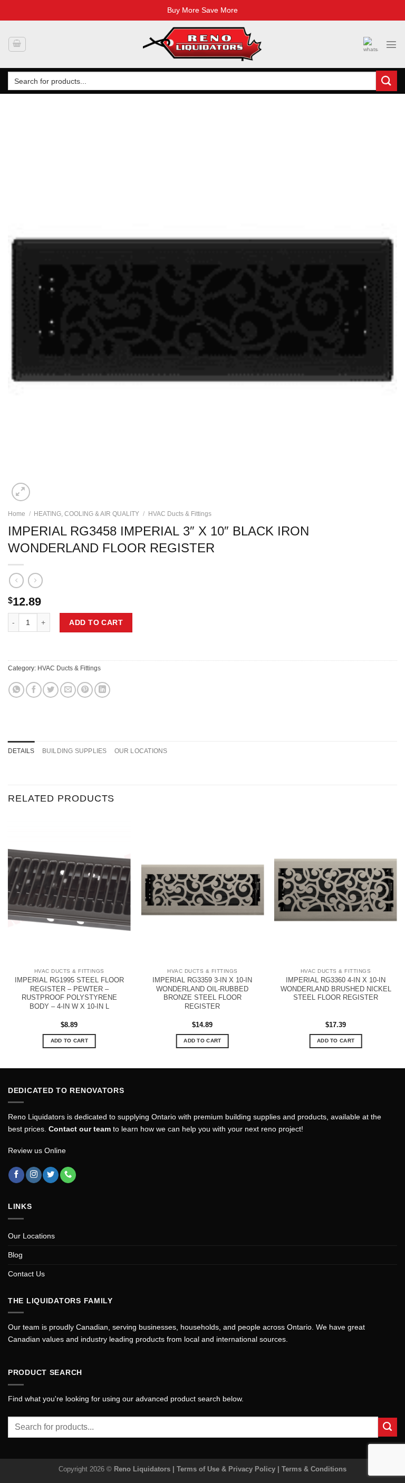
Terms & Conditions (314, 1469)
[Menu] (391, 44)
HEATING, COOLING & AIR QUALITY (86, 514)
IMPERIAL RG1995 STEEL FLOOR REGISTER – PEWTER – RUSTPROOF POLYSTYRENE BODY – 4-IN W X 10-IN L (69, 993)
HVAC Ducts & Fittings (179, 514)
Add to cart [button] (69, 1040)
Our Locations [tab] (141, 751)
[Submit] (386, 81)
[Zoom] (21, 492)
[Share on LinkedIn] (102, 690)
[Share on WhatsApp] (16, 690)
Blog (15, 1255)
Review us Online (37, 1150)
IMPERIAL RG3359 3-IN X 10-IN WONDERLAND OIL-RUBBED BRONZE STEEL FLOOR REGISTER (202, 993)
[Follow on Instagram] (34, 1175)
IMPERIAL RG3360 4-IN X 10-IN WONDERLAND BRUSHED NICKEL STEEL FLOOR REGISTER (336, 989)
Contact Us (26, 1274)
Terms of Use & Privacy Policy (227, 1469)
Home (16, 514)
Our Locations (31, 1236)
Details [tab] (21, 751)
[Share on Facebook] (34, 690)
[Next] (396, 941)
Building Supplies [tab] (74, 751)
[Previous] (8, 941)
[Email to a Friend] (68, 690)
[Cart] (16, 44)
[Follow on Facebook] (16, 1175)
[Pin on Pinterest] (85, 690)
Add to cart (96, 622)
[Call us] (68, 1175)
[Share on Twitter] (51, 690)
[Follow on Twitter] (51, 1175)
